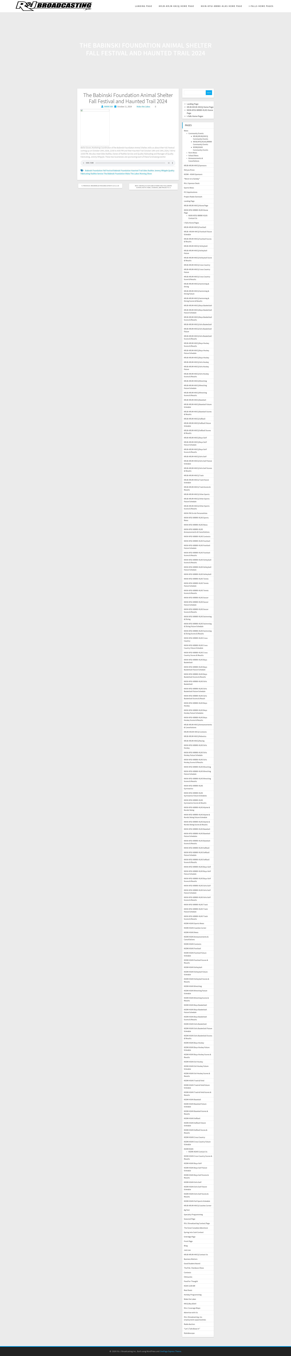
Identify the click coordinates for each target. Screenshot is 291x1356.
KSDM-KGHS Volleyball (193, 967)
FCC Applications (190, 192)
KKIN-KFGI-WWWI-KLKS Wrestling (197, 767)
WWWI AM (108, 106)
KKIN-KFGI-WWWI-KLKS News (196, 525)
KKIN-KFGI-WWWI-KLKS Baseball (197, 829)
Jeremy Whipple (161, 170)
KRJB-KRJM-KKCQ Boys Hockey (196, 357)
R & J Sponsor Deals (191, 183)
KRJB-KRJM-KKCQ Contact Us (196, 1254)
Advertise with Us (191, 1312)
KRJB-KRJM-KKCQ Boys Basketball (198, 305)
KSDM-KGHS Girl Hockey (193, 1062)
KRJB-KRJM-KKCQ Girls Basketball (198, 324)
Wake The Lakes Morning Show (138, 173)
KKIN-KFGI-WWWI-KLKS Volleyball (197, 574)
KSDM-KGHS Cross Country (194, 1137)
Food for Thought (191, 1281)
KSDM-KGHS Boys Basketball (195, 1005)
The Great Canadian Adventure (196, 1228)
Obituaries (188, 1277)
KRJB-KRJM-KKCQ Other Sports (196, 494)
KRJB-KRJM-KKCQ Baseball (195, 400)
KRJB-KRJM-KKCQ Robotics (195, 736)
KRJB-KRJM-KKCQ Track (193, 475)
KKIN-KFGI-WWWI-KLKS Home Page (221, 6)
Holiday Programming (193, 1295)
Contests (187, 1272)
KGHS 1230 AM (189, 1286)
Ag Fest (187, 1210)
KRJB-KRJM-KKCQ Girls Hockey (196, 362)
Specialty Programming (193, 1214)
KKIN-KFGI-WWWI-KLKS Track (196, 904)
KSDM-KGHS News (191, 932)
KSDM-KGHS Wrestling (193, 986)
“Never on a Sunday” (192, 179)
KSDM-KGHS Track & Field (194, 1080)
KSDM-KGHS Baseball (192, 1099)
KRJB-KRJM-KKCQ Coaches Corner (197, 1205)
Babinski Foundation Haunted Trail (128, 170)
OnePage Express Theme (170, 1351)
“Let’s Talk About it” (192, 1329)
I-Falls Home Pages (261, 6)
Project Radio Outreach (193, 197)
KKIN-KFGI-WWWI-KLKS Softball (196, 848)
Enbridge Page (189, 1237)
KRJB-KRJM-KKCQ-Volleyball (196, 246)
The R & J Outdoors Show (194, 1268)
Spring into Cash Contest (194, 1232)
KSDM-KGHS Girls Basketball (195, 1024)
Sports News (189, 188)
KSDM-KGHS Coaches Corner (195, 928)
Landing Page (143, 6)
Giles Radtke (148, 170)
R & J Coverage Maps (192, 1308)
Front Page (188, 1241)
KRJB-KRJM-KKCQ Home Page (176, 6)
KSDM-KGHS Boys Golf (193, 1163)
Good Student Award (192, 1263)
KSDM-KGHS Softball (192, 1118)
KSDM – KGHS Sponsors (193, 174)
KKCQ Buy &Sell (190, 1303)
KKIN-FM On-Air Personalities (195, 513)
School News (193, 155)
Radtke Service (96, 173)
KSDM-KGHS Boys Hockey (194, 1043)
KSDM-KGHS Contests (192, 944)
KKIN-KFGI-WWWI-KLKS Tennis (196, 579)
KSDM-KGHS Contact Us (197, 1152)
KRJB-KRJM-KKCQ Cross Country (197, 265)
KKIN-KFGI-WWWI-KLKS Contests (197, 536)
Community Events (196, 133)
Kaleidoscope (189, 1333)
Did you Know (189, 170)
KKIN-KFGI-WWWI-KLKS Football (197, 541)
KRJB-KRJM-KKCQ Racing (194, 741)
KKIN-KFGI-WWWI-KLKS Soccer (196, 597)
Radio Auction (189, 1324)
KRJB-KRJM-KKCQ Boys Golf (195, 438)
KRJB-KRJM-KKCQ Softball (194, 419)
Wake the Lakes (143, 106)
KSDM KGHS (188, 1149)
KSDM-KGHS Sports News (194, 923)
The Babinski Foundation (114, 173)
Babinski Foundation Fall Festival (99, 170)
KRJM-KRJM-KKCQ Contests (195, 732)
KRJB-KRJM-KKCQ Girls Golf (195, 456)
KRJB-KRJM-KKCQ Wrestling (195, 381)
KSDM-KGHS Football (192, 948)
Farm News (192, 153)
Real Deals (188, 1290)
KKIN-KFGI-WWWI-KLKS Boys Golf (197, 867)
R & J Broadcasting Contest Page (197, 1223)
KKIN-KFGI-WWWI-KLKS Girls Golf (197, 885)
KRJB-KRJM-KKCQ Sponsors (195, 165)
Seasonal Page (189, 1219)
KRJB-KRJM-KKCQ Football (195, 227)
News (186, 131)
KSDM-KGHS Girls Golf (192, 1182)
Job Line (187, 1250)
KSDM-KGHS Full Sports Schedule (197, 1201)
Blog (186, 1246)
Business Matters (190, 1259)
